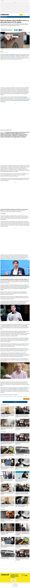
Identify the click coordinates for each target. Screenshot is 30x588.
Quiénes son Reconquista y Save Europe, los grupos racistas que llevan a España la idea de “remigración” (7, 468)
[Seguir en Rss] (27, 575)
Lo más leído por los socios (5, 404)
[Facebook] (16, 30)
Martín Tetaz (7, 325)
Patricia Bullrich (24, 286)
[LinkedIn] (21, 30)
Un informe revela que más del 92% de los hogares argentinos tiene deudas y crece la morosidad (7, 493)
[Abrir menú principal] (29, 14)
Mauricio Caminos (3, 417)
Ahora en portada (3, 431)
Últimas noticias (3, 509)
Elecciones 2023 (4, 16)
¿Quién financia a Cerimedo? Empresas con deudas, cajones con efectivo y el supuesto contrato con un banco (8, 415)
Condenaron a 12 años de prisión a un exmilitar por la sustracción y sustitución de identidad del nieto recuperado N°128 (22, 415)
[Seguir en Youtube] (26, 575)
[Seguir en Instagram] (24, 575)
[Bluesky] (18, 30)
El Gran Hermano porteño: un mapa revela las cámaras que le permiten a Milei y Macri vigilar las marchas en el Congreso (8, 442)
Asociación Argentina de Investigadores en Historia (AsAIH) (22, 455)
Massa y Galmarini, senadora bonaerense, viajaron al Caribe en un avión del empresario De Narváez (22, 480)
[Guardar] (23, 30)
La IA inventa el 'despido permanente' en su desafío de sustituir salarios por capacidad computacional (22, 428)
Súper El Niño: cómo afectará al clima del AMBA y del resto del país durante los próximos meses (7, 428)
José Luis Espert (24, 338)
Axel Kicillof (12, 54)
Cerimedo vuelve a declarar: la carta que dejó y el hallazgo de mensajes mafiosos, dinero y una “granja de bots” (21, 505)
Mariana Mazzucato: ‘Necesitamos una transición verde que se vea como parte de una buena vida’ (7, 455)
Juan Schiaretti (24, 387)
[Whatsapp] (14, 30)
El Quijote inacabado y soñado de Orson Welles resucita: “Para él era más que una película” (22, 468)
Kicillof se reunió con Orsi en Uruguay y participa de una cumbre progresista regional (7, 480)
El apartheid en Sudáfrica (19, 454)
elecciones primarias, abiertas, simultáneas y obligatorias (15, 55)
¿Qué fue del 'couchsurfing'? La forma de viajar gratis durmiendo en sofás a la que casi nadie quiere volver (7, 532)
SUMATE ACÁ (14, 580)
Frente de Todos (25, 396)
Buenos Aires (11, 396)
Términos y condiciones (15, 586)
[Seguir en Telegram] (23, 575)
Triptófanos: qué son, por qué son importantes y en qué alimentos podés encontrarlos (7, 520)
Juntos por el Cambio (19, 396)
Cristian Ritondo (23, 291)
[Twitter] (20, 30)
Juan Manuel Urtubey (12, 388)
